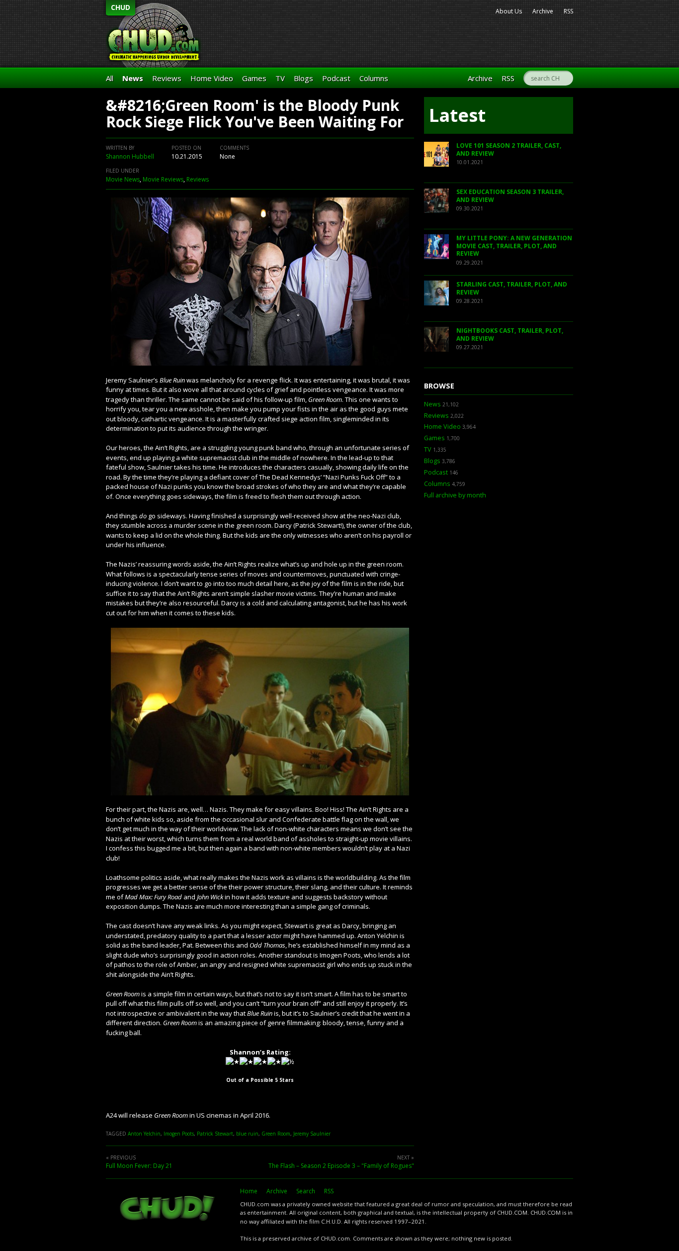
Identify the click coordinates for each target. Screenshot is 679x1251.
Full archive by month (455, 495)
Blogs (303, 78)
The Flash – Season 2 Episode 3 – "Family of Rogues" (341, 1165)
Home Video (211, 78)
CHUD (120, 7)
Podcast (336, 78)
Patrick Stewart (215, 1133)
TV (280, 78)
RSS (568, 11)
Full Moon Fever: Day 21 (139, 1165)
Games (254, 78)
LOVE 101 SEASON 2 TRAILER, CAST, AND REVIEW (508, 149)
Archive (542, 11)
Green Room (275, 1133)
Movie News (123, 179)
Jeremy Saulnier (312, 1133)
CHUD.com (168, 1209)
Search (305, 1191)
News (132, 78)
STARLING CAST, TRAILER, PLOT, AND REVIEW (511, 288)
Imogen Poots (179, 1133)
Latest (457, 115)
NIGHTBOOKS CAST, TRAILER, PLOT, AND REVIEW (509, 334)
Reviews (166, 78)
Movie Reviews (163, 179)
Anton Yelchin (144, 1133)
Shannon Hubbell (130, 156)
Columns (373, 78)
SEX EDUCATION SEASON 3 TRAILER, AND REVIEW (510, 196)
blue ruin (247, 1133)
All (109, 78)
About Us (509, 11)
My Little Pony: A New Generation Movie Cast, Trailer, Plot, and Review (514, 246)
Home (248, 1191)
